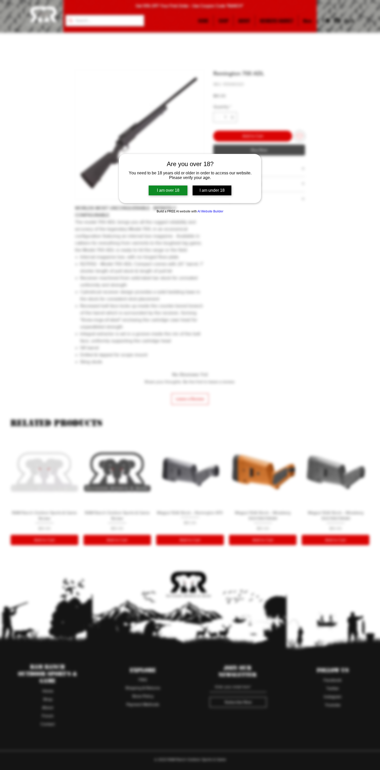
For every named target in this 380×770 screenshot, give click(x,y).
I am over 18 (168, 190)
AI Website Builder (210, 211)
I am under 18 (212, 190)
